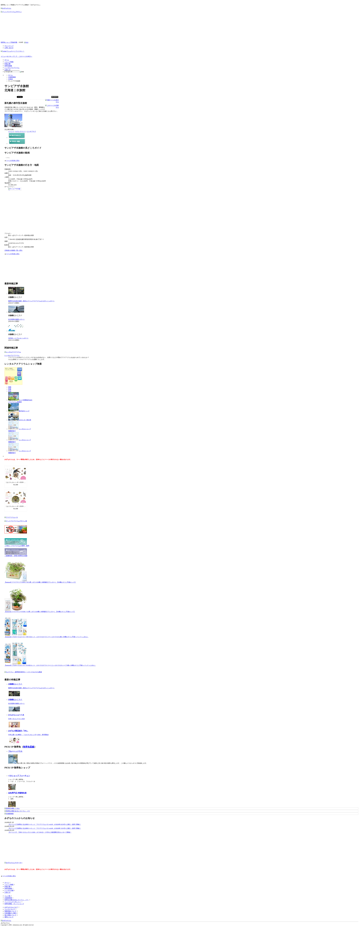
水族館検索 (12, 77)
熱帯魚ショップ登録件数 (9, 42)
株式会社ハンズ (24, 411)
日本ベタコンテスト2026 (16, 719)
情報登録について (10, 911)
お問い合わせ (8, 48)
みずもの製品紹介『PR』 (18, 731)
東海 (9, 391)
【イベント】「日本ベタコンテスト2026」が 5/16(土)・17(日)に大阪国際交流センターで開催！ (39, 832)
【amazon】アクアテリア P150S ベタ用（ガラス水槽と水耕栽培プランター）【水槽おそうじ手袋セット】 (39, 611)
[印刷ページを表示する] (52, 102)
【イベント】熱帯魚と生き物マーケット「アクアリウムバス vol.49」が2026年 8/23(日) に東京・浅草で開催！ (44, 824)
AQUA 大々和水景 (25, 420)
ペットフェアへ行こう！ (12, 902)
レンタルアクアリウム (11, 68)
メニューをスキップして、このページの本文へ (16, 56)
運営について (8, 917)
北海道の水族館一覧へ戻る (13, 250)
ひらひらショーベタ (16, 715)
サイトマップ (8, 46)
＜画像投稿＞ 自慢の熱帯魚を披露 (15, 556)
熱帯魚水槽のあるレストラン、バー (16, 900)
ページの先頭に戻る (12, 160)
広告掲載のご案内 (10, 913)
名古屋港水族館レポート (16, 319)
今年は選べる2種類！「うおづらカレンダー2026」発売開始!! (28, 734)
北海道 (10, 79)
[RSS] (26, 42)
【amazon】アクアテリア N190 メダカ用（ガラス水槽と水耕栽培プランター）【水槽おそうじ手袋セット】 (40, 582)
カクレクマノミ (20, 131)
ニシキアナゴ (31, 131)
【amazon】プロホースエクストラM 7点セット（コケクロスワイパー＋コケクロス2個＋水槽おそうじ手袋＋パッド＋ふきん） (46, 637)
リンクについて (9, 909)
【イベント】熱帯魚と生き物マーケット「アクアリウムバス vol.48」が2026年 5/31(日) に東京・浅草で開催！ (44, 828)
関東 (9, 389)
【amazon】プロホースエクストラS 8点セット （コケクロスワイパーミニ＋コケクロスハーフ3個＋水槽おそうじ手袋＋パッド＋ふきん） (50, 665)
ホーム (6, 60)
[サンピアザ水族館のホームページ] (14, 190)
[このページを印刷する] (52, 107)
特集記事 (7, 64)
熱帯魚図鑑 (8, 66)
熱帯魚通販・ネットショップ (14, 904)
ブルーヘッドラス (15, 751)
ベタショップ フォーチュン (19, 776)
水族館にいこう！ (15, 684)
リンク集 (7, 896)
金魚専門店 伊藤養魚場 (17, 793)
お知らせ (7, 69)
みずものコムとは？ (11, 907)
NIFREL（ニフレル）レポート (18, 338)
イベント (11, 131)
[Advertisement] (179, 27)
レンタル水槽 (8, 890)
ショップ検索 (8, 62)
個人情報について (10, 915)
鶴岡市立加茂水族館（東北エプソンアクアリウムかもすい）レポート (31, 301)
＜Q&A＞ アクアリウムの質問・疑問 (16, 546)
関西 (9, 387)
